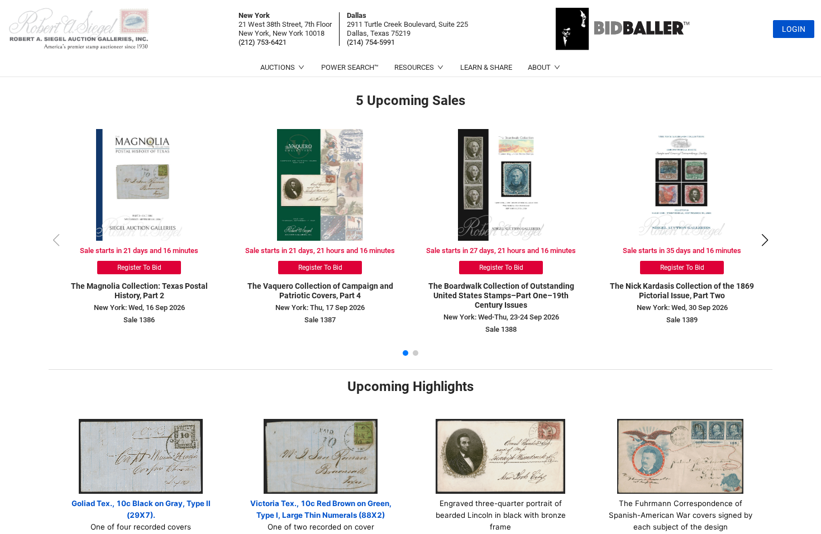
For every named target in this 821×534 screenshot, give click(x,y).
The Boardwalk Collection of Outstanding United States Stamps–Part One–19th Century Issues (320, 295)
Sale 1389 (501, 320)
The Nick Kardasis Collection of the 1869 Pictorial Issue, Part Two (501, 291)
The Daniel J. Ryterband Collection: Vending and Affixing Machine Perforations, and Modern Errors (682, 295)
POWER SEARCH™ (350, 67)
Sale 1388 (320, 329)
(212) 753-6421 (262, 42)
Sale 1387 (139, 320)
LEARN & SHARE (486, 67)
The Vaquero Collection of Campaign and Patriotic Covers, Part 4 (139, 291)
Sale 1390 (682, 329)
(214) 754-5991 (371, 42)
